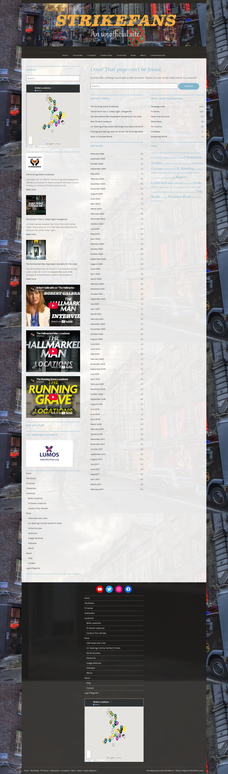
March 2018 (96, 424)
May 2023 (95, 234)
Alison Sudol (164, 153)
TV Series (91, 55)
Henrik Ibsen (186, 164)
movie (153, 178)
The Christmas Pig (176, 187)
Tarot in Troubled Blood (101, 136)
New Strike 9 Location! (101, 121)
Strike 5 (155, 187)
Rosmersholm (188, 183)
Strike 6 (162, 187)
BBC (169, 153)
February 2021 (97, 319)
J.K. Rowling (184, 168)
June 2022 (95, 269)
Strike (197, 183)
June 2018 (95, 414)
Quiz (174, 178)
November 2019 (98, 364)
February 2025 (97, 179)
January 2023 (97, 249)
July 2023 (95, 229)
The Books (78, 55)
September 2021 (98, 299)
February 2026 (97, 154)
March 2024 (96, 209)
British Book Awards (188, 153)
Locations (121, 55)
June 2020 (95, 349)
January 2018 (97, 434)
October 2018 (97, 394)
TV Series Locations (37, 503)
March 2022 (96, 279)
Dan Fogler (165, 164)
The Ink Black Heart (172, 192)
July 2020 (95, 344)
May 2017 (95, 474)
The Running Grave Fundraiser (105, 106)
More (133, 55)
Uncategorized (158, 106)
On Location (156, 126)
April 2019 (95, 379)
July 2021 (95, 304)
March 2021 (96, 314)
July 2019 (95, 374)
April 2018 (95, 419)
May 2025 (95, 174)
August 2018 (96, 404)
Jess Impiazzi (198, 169)
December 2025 (98, 159)
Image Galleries (35, 538)
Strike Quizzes (35, 528)
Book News (156, 121)
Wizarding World (159, 136)
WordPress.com (196, 770)
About (143, 55)
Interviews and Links (37, 518)
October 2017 (97, 449)
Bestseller (175, 153)
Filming (176, 164)
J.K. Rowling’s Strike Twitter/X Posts (45, 523)
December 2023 (98, 219)
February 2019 (97, 384)
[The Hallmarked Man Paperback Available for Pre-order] (53, 250)
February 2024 (97, 214)
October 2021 (97, 294)
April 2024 (95, 204)
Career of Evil (169, 157)
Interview (169, 169)
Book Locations (35, 498)
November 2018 (98, 389)
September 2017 (98, 454)
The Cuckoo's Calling (189, 187)
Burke (198, 153)
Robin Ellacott (175, 183)
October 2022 (97, 254)
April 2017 (95, 479)
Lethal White (193, 172)
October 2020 (97, 334)
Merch (31, 548)
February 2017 (97, 489)
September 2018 (98, 399)
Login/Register (158, 55)
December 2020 (98, 324)
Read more (31, 190)
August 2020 (97, 339)
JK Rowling (156, 172)
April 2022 (95, 274)
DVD (171, 164)
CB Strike (180, 158)
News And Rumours (160, 116)
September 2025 (98, 169)
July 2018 (95, 409)
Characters (106, 55)
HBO (180, 164)
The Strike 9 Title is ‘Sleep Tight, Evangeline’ (111, 111)
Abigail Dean (155, 153)
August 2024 (97, 194)
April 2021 (95, 309)
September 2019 (98, 369)
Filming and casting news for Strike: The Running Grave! (117, 131)
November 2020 (98, 329)
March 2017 (96, 484)
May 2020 (95, 354)
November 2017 (98, 444)
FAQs (30, 558)
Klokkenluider (181, 173)
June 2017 (95, 469)
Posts (65, 55)
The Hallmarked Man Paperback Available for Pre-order (116, 116)
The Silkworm (190, 192)
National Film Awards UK (163, 178)
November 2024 (98, 189)
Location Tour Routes (38, 508)
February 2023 (97, 244)
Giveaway (155, 131)
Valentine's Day (196, 197)
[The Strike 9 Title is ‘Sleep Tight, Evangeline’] (53, 205)
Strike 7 (167, 187)
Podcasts (32, 543)
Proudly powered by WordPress (160, 770)
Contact (31, 563)
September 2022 (98, 259)
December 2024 (98, 184)
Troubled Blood (179, 196)
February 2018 (97, 429)
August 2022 (97, 264)
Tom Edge (164, 197)
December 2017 (98, 439)
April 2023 (95, 239)
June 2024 (95, 199)
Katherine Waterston (169, 173)
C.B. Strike (156, 157)
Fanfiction (33, 533)
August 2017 (96, 459)
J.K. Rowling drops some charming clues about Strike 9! (117, 126)
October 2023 (97, 224)
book (179, 153)
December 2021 (98, 289)
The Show (182, 192)
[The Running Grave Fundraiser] (53, 162)
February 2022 (97, 284)
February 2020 (97, 359)
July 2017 (95, 464)
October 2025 (97, 164)
